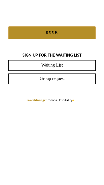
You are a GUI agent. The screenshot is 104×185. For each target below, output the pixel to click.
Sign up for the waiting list (52, 55)
